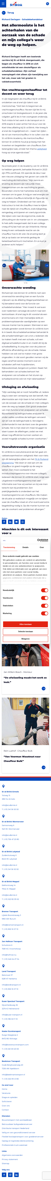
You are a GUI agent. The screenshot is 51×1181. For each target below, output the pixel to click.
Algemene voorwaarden (12, 1155)
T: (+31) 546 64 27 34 (10, 959)
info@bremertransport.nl (12, 925)
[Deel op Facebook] (4, 522)
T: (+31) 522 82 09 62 (10, 899)
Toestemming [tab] (9, 547)
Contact (5, 1110)
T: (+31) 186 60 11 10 (10, 1019)
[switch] (44, 598)
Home (4, 1089)
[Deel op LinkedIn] (10, 522)
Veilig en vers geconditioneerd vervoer (18, 1132)
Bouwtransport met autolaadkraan (17, 1120)
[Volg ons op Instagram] (10, 1175)
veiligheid (42, 149)
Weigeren (25, 639)
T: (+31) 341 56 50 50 (10, 809)
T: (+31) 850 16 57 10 (10, 929)
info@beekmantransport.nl (13, 1075)
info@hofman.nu (9, 955)
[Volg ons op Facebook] (4, 1175)
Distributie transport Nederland (15, 1128)
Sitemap (5, 1163)
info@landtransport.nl (11, 985)
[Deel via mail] (16, 522)
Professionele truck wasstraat (14, 1145)
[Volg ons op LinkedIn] (16, 1175)
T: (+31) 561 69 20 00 (10, 1049)
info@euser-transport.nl (12, 1015)
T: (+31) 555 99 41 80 (10, 1079)
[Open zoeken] (47, 3)
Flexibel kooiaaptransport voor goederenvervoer (23, 1137)
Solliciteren (7, 1101)
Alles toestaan (25, 624)
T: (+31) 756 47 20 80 (10, 839)
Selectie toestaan (25, 632)
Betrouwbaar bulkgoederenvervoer (17, 1124)
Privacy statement (10, 1159)
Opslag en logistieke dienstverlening (18, 1141)
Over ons (6, 1106)
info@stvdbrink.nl (9, 805)
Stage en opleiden (9, 1097)
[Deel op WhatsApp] (22, 522)
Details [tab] (26, 547)
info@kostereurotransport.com (15, 1045)
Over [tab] (42, 547)
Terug (10, 12)
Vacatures (6, 1093)
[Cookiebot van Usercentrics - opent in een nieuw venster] (37, 540)
